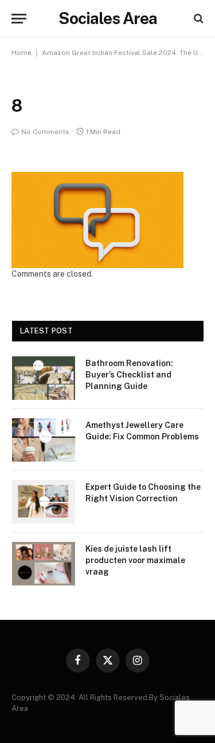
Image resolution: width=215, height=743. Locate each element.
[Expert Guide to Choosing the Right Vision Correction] (43, 502)
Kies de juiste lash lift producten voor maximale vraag (135, 560)
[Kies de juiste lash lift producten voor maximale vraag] (43, 563)
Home (21, 53)
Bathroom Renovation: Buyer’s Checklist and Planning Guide (129, 375)
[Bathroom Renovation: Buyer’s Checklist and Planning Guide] (43, 378)
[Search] (197, 19)
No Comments (45, 132)
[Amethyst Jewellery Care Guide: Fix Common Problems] (43, 440)
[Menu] (18, 19)
